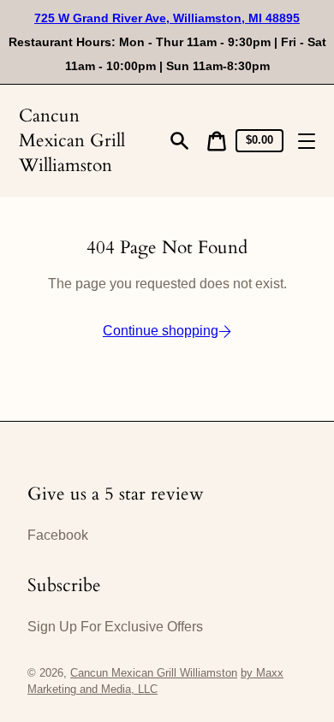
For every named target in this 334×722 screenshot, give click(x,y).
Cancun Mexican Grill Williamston (72, 141)
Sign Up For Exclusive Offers (115, 626)
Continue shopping (160, 330)
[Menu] (306, 141)
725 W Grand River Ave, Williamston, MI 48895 (167, 18)
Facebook (57, 535)
